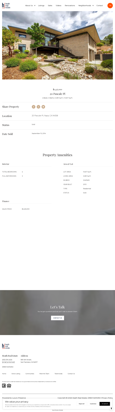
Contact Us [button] (57, 318)
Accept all (105, 403)
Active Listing (16, 374)
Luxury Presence (19, 398)
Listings (41, 6)
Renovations (70, 6)
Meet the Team (44, 374)
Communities (30, 374)
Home (4, 374)
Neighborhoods (85, 6)
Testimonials (58, 374)
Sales (50, 6)
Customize (93, 403)
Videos (58, 6)
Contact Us (71, 374)
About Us (29, 6)
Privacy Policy (107, 398)
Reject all (81, 403)
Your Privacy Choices (57, 410)
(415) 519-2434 (7, 360)
